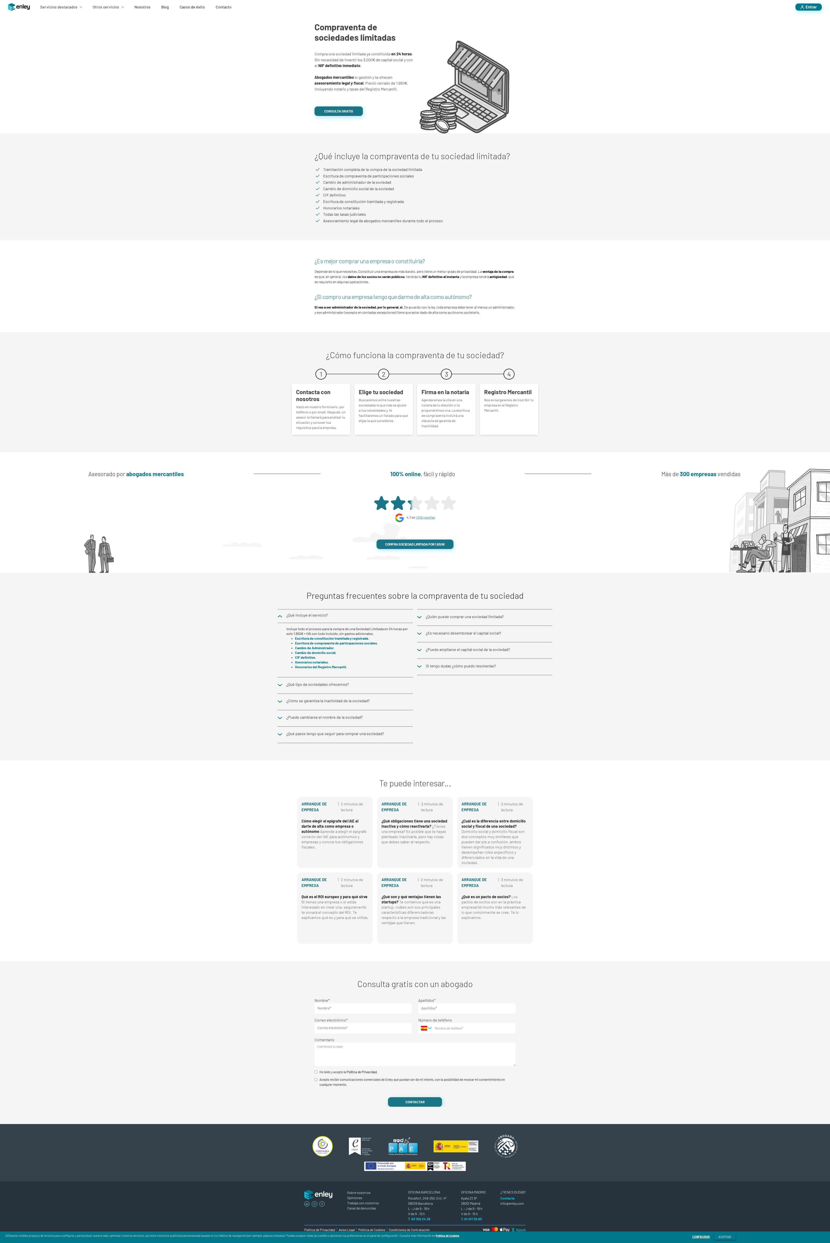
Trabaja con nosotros (363, 1203)
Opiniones (354, 1198)
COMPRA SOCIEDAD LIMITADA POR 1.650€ (415, 544)
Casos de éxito (192, 7)
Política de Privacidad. (362, 1072)
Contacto (223, 7)
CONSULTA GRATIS (338, 111)
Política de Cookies (447, 1235)
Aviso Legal (347, 1230)
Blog (165, 7)
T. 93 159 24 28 (419, 1219)
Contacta (507, 1198)
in (307, 1204)
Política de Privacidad (319, 1230)
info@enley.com (512, 1203)
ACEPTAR (724, 1237)
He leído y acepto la (348, 1072)
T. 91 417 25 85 (471, 1219)
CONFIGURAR (701, 1237)
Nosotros (142, 7)
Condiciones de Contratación (409, 1230)
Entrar (811, 7)
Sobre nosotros (358, 1192)
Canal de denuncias (361, 1208)
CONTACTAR (415, 1102)
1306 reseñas (425, 517)
